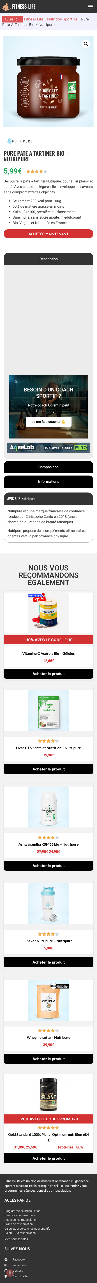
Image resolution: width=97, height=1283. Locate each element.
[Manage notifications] (10, 1273)
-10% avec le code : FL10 (49, 640)
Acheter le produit (48, 673)
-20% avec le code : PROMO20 (48, 1119)
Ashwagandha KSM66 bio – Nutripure (48, 844)
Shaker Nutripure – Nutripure (49, 941)
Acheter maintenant (49, 234)
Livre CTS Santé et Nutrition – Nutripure (48, 747)
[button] (90, 6)
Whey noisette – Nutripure (48, 1037)
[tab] (48, 259)
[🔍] (48, 81)
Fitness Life (33, 19)
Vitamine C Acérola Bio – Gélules (48, 653)
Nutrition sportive (62, 19)
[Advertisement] (48, 320)
